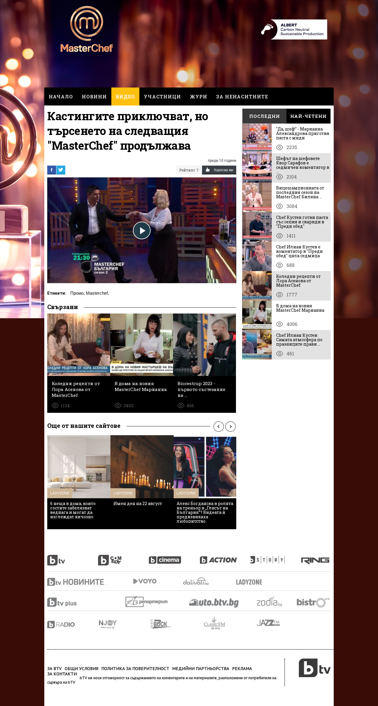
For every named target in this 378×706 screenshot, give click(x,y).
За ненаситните (242, 96)
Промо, (77, 293)
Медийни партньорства (200, 668)
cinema (174, 556)
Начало (61, 96)
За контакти (62, 674)
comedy (123, 556)
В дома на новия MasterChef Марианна (300, 308)
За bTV (54, 668)
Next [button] (230, 426)
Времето (196, 581)
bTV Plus (73, 602)
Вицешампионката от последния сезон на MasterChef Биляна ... (300, 192)
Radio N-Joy (125, 624)
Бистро (314, 602)
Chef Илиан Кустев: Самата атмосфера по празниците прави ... (299, 339)
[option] (78, 482)
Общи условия (81, 668)
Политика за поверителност (135, 668)
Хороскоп (274, 601)
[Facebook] (51, 170)
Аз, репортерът (147, 601)
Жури (198, 96)
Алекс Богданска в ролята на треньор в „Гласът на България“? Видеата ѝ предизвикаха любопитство (205, 512)
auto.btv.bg (214, 603)
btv (72, 556)
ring (316, 556)
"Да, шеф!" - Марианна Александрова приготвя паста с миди (302, 133)
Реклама (242, 668)
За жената (251, 582)
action (225, 556)
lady (275, 556)
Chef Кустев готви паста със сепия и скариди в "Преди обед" (302, 222)
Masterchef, (97, 293)
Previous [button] (218, 426)
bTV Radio (73, 624)
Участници (162, 96)
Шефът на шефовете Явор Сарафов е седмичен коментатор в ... (302, 165)
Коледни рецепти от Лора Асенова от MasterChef (298, 280)
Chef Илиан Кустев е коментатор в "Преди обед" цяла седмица (299, 251)
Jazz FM (269, 623)
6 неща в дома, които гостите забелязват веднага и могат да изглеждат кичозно (73, 510)
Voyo (145, 581)
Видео (125, 96)
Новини (94, 96)
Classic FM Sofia (230, 623)
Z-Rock (177, 624)
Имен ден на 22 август (137, 503)
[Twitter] (60, 170)
